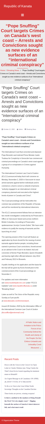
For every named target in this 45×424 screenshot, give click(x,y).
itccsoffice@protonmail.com (12, 312)
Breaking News (13, 70)
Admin (21, 129)
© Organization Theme (10, 420)
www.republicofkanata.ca (22, 286)
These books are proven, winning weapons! (19, 393)
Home (2, 70)
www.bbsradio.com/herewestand (16, 301)
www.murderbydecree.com (15, 283)
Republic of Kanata (18, 6)
